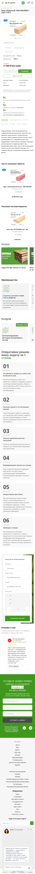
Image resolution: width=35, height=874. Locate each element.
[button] (27, 244)
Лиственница (17, 784)
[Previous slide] (3, 653)
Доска (17, 745)
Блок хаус (17, 752)
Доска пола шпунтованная (17, 762)
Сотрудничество (17, 802)
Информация (18, 791)
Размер (7, 582)
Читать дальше (13, 666)
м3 (10, 595)
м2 (10, 599)
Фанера (17, 776)
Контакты (17, 804)
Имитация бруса (17, 757)
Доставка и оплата (18, 799)
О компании (17, 797)
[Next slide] (31, 653)
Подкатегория (9, 573)
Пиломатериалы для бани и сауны (17, 779)
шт (10, 603)
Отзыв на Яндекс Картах (19, 642)
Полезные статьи (17, 814)
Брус (17, 747)
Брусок (17, 750)
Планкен (17, 774)
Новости (17, 812)
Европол (17, 765)
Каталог (17, 742)
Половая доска (17, 760)
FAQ (17, 809)
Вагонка (17, 755)
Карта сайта (17, 807)
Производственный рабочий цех (17, 787)
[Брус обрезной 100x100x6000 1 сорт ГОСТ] (17, 28)
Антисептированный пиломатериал (17, 781)
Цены (17, 794)
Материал (8, 564)
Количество (8, 591)
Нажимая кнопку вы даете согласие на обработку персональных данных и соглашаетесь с (11, 729)
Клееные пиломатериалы (17, 771)
